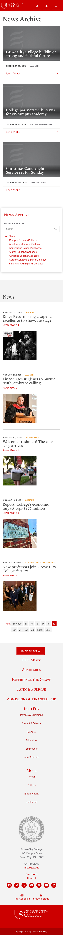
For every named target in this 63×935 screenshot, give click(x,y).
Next (39, 630)
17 (43, 623)
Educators (31, 740)
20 (14, 630)
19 (54, 623)
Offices (32, 785)
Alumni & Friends (31, 723)
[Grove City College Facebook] (9, 885)
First (8, 623)
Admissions (32, 437)
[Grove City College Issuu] (39, 885)
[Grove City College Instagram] (24, 885)
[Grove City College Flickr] (46, 885)
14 (26, 623)
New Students (31, 757)
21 (20, 630)
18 (48, 623)
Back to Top (29, 651)
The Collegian (22, 898)
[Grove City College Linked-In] (53, 885)
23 (32, 630)
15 (32, 623)
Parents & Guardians (31, 715)
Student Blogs (41, 898)
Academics (31, 669)
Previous (16, 623)
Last (48, 630)
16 (37, 623)
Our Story (31, 660)
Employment (31, 793)
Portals (31, 776)
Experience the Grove (31, 679)
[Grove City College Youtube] (31, 885)
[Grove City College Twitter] (16, 885)
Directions (31, 874)
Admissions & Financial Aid (31, 699)
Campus (29, 500)
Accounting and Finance (40, 563)
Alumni (30, 312)
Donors (31, 731)
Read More (10, 324)
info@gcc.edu (31, 867)
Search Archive (14, 223)
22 (26, 630)
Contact (31, 878)
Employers (31, 748)
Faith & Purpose (31, 689)
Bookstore (31, 802)
